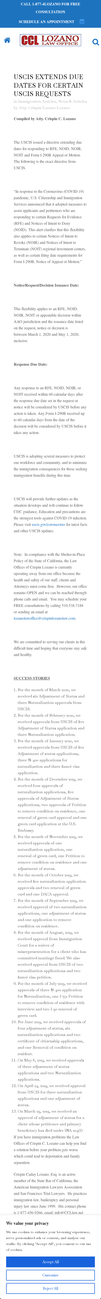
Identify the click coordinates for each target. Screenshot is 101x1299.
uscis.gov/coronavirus (48, 524)
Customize (50, 1275)
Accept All (50, 1262)
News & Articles (72, 101)
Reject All (50, 1288)
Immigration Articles (37, 101)
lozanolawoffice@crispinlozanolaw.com (44, 618)
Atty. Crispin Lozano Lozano (44, 107)
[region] (50, 1257)
